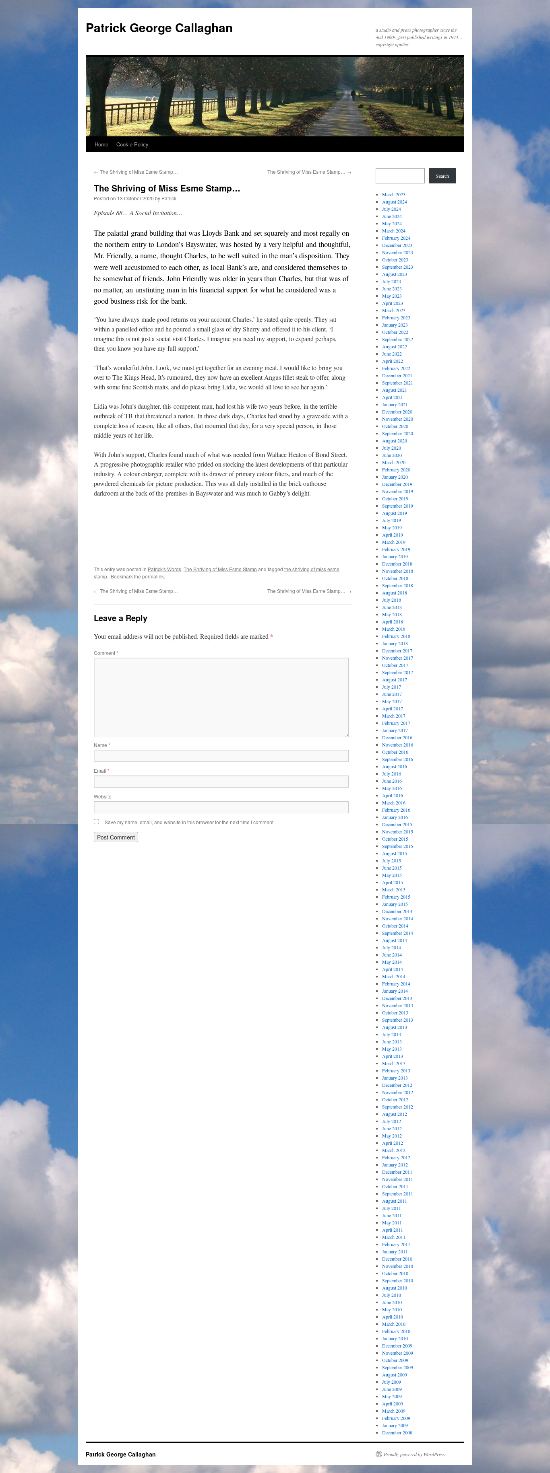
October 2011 (395, 1186)
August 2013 (394, 1027)
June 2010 (392, 1302)
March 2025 (393, 194)
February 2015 (396, 896)
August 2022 (394, 346)
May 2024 (392, 223)
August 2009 (394, 1374)
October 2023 (395, 259)
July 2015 (391, 860)
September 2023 (397, 266)
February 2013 (396, 1070)
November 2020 (397, 419)
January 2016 (395, 817)
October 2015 (395, 838)
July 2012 (391, 1121)
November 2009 (397, 1353)
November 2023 (397, 252)
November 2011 (397, 1179)
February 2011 (396, 1244)
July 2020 (391, 447)
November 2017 (397, 657)
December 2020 (397, 411)
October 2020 (395, 426)
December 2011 (397, 1172)
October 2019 (395, 498)
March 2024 (393, 230)
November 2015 (397, 831)
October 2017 (395, 665)
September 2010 (397, 1280)
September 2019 (397, 505)
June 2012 (392, 1128)
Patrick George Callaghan (159, 27)
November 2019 (397, 491)
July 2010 (391, 1295)
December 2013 (397, 998)
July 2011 (391, 1208)
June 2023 (392, 288)
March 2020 (393, 462)
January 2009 (395, 1425)
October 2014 (395, 925)
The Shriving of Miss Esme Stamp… (136, 171)
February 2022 (396, 368)
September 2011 (397, 1193)
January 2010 (395, 1338)
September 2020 (397, 433)
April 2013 (392, 1056)
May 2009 (392, 1396)
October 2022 (395, 332)
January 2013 (395, 1077)
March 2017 (393, 715)
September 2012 (397, 1106)
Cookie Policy (132, 144)
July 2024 (391, 209)
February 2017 (396, 723)
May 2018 (392, 614)
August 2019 (394, 513)
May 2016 (392, 788)
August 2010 (394, 1287)
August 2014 (394, 940)
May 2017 (392, 701)
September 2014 (397, 933)
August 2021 (394, 390)
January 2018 (395, 643)
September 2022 (397, 339)
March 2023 (393, 310)
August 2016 (394, 766)
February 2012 (396, 1157)
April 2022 (392, 361)
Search (442, 176)
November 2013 (397, 1005)
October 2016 (395, 752)
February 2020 (396, 469)
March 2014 (393, 976)
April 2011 (392, 1229)
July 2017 (391, 686)
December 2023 (397, 245)
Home (101, 144)
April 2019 (392, 534)
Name (102, 744)
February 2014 (396, 983)
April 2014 (392, 969)
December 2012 (397, 1085)
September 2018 (397, 585)
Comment (106, 652)
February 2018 (396, 636)
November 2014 (397, 918)
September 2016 (397, 759)
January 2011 (395, 1251)
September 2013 (397, 1019)
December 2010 (397, 1258)
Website (103, 796)
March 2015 (393, 889)
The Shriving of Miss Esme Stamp (220, 569)
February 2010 (396, 1331)
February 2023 (396, 317)
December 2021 (397, 375)
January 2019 (395, 556)
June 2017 (392, 694)
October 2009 (395, 1360)
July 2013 (391, 1034)
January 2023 (395, 324)
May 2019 (392, 527)
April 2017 (392, 708)
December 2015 (397, 824)
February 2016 (396, 809)
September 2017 (397, 672)
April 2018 (392, 621)
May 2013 (392, 1048)
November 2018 (397, 571)
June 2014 (392, 954)
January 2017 (395, 730)
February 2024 (396, 238)
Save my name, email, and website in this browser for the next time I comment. (190, 822)
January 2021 (395, 404)
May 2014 (392, 962)
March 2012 (393, 1150)
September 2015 (397, 846)
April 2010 (392, 1316)
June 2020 (392, 455)
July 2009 (391, 1381)
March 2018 (393, 628)
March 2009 (393, 1410)
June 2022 (392, 353)
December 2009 (397, 1345)
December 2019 (397, 484)
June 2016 (392, 781)
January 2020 (395, 476)
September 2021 (397, 382)
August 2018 (394, 592)
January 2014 (395, 990)
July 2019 (391, 520)
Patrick (168, 198)
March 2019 (393, 542)
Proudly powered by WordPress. (415, 1454)
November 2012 (397, 1092)
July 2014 (391, 947)
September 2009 (397, 1367)
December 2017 (397, 650)
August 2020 (394, 440)
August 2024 (394, 201)
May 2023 (392, 295)
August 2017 (394, 679)
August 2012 (394, 1114)
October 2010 (395, 1273)
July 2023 (391, 281)
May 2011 (392, 1222)
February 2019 (396, 549)
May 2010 (392, 1309)
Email (102, 770)
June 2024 (392, 216)
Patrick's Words (164, 569)
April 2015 (392, 882)
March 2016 (393, 802)
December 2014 (397, 911)
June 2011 (392, 1215)
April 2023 (392, 303)
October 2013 (395, 1012)
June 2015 (392, 867)
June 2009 (392, 1389)
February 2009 (396, 1418)
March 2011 (393, 1237)
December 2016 (397, 737)
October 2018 (395, 578)
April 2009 (392, 1403)
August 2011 (394, 1200)
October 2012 (395, 1099)
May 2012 (392, 1135)
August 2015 (394, 853)
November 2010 (397, 1266)
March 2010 (393, 1324)
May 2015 (392, 875)
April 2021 (392, 397)
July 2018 (391, 600)
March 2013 (393, 1063)
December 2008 (397, 1432)
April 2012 (392, 1143)
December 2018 (397, 563)
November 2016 (397, 744)
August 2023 (394, 274)
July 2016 (391, 773)
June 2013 (392, 1041)
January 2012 (395, 1164)
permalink (153, 576)
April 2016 (392, 795)
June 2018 (392, 607)
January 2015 (395, 904)
